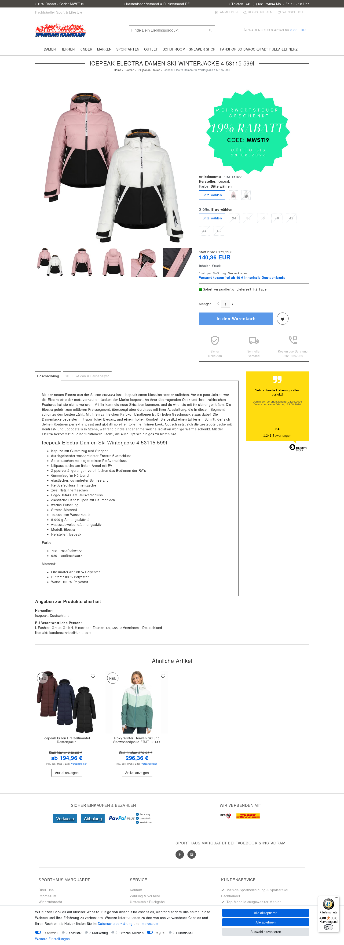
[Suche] (210, 30)
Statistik (75, 932)
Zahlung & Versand (145, 896)
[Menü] (336, 898)
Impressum (47, 896)
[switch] (328, 927)
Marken (104, 49)
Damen (50, 49)
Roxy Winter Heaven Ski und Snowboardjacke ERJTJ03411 (137, 740)
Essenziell (51, 932)
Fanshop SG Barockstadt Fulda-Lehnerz (259, 49)
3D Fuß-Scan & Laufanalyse (87, 376)
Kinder (86, 49)
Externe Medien (131, 932)
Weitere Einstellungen (52, 938)
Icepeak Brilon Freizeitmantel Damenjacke (67, 740)
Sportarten (127, 49)
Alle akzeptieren (266, 912)
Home (117, 70)
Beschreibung (48, 376)
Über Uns (46, 889)
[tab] (48, 376)
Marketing (100, 932)
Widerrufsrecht (50, 901)
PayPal (159, 932)
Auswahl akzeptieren (265, 931)
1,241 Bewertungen (277, 435)
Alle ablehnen (266, 922)
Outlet (151, 49)
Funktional (184, 932)
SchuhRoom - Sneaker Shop (189, 49)
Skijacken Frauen (149, 70)
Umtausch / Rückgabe (147, 901)
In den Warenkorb (236, 318)
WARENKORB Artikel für (276, 30)
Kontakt (136, 889)
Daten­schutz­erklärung (115, 923)
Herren (68, 49)
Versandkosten (237, 273)
